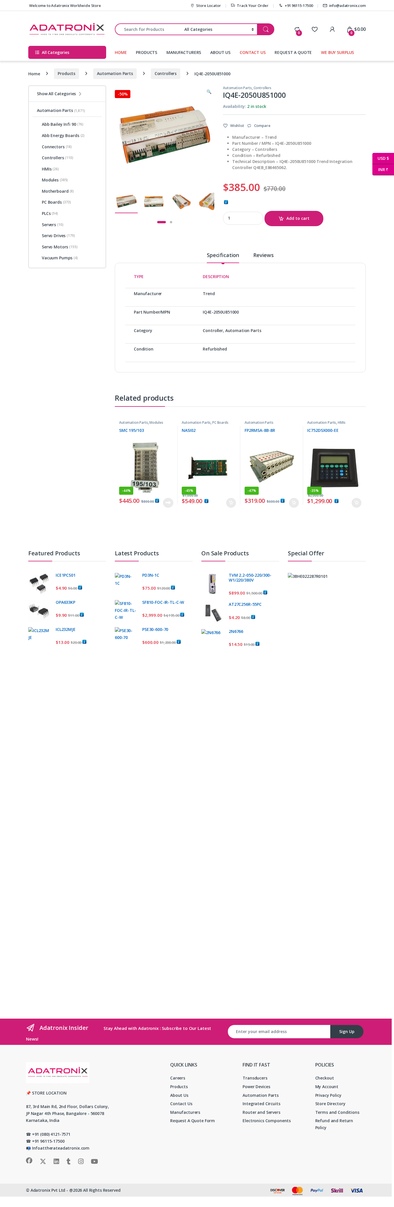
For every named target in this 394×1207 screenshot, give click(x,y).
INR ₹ (380, 169)
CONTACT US (253, 52)
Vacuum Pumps (60, 257)
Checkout (324, 1078)
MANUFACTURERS (183, 52)
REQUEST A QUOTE (293, 52)
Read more (168, 503)
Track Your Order (253, 5)
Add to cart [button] (231, 503)
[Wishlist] (314, 29)
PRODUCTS (146, 52)
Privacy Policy (328, 1095)
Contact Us (181, 1103)
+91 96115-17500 (299, 5)
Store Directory (330, 1103)
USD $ (380, 158)
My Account (327, 1086)
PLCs (50, 213)
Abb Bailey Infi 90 (62, 124)
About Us (179, 1095)
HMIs (341, 422)
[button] (209, 91)
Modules (156, 422)
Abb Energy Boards (63, 135)
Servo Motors (60, 247)
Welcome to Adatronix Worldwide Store (64, 5)
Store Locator (208, 5)
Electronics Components (267, 1120)
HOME (121, 52)
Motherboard (58, 191)
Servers (52, 224)
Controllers (166, 73)
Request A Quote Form (192, 1120)
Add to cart (297, 218)
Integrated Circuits (261, 1103)
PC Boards (220, 422)
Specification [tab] (223, 255)
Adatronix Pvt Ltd (48, 1190)
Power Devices (256, 1086)
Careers (177, 1078)
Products (66, 73)
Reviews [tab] (263, 255)
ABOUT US (220, 52)
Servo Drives (58, 235)
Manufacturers (185, 1112)
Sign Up (346, 1031)
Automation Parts (115, 73)
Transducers (255, 1078)
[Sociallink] (29, 1160)
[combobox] (148, 29)
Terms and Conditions (337, 1112)
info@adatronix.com (347, 5)
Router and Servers (261, 1112)
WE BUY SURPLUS (337, 52)
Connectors (57, 146)
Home (34, 73)
